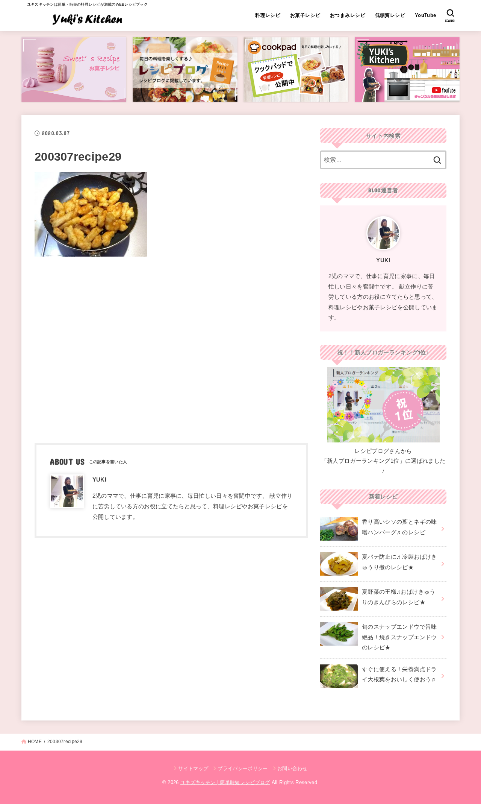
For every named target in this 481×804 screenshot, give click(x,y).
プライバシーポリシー (243, 768)
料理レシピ (267, 15)
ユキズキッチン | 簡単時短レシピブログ (225, 782)
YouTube (425, 15)
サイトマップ (193, 768)
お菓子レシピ (305, 15)
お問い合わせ (292, 768)
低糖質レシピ (390, 15)
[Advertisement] (171, 347)
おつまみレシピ (347, 15)
